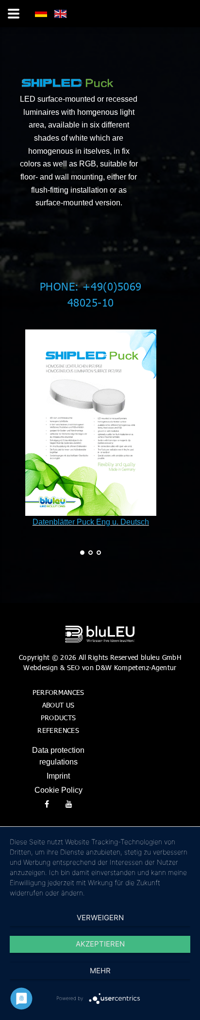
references (58, 730)
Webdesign (40, 667)
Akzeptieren (100, 943)
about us (58, 705)
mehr (100, 970)
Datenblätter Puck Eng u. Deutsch (91, 522)
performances (58, 692)
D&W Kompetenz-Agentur (136, 667)
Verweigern (100, 917)
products (58, 717)
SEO (73, 667)
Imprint (58, 776)
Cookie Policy (58, 790)
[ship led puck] (41, 15)
